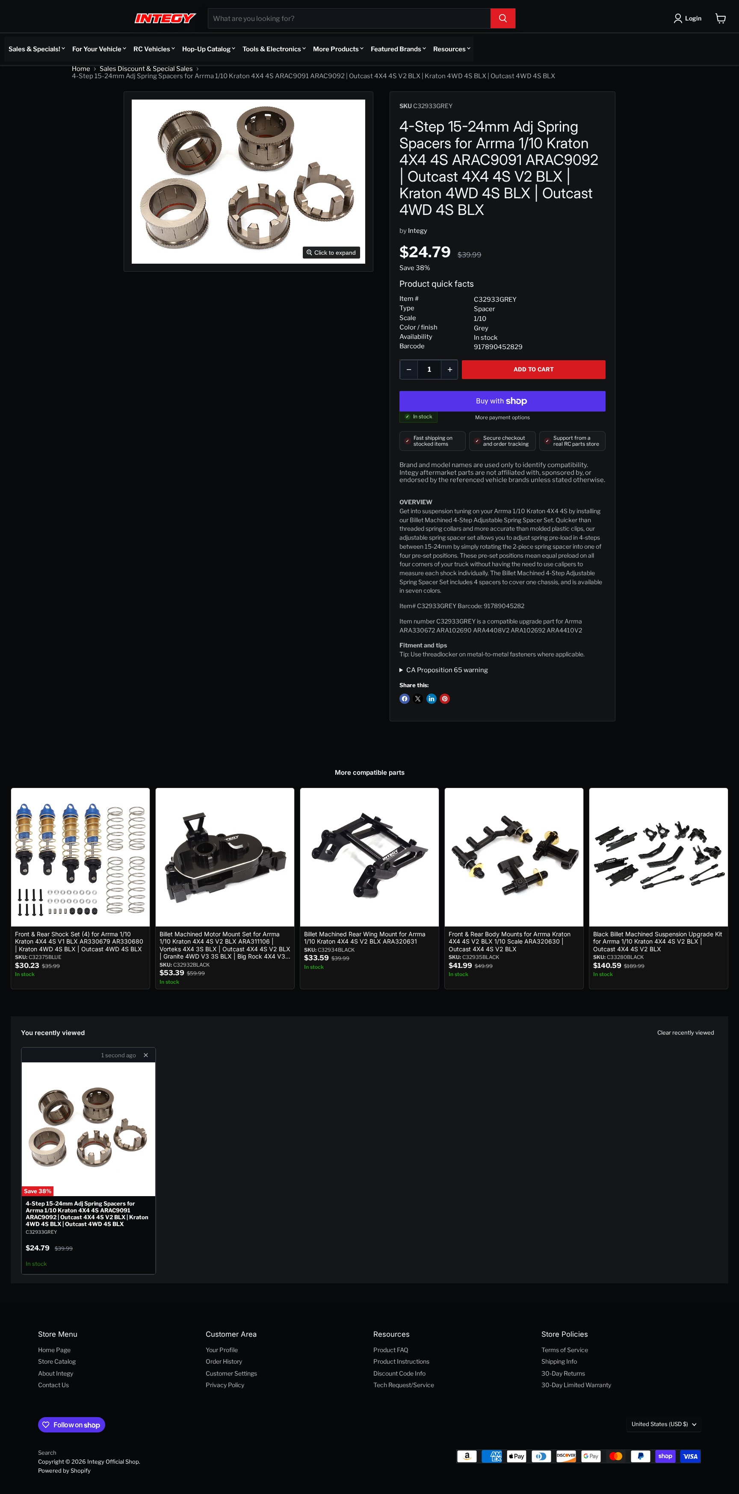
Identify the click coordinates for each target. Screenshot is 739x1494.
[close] (146, 1055)
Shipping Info (559, 1361)
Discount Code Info (399, 1373)
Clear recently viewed (685, 1032)
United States (660, 1423)
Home (81, 69)
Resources (449, 49)
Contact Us (53, 1384)
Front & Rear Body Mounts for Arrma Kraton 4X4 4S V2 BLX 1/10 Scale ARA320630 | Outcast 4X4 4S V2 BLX (510, 941)
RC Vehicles (151, 49)
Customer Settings (231, 1373)
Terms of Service (564, 1349)
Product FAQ (390, 1349)
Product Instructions (401, 1361)
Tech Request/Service (403, 1384)
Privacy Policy (225, 1384)
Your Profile (222, 1349)
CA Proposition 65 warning (447, 670)
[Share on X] (418, 699)
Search (47, 1452)
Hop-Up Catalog (206, 49)
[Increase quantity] (449, 370)
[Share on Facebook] (404, 699)
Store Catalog (57, 1361)
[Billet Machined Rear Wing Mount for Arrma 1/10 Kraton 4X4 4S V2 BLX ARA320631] (369, 857)
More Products (336, 49)
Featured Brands (396, 49)
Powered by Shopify (64, 1470)
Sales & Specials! (34, 49)
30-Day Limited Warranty (576, 1384)
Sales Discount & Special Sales (146, 69)
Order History (224, 1361)
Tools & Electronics (271, 49)
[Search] (503, 18)
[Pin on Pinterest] (445, 699)
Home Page (54, 1349)
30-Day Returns (563, 1373)
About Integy (55, 1373)
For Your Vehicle (96, 49)
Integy (417, 231)
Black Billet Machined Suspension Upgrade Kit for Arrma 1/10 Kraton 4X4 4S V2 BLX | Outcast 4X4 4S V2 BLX (657, 941)
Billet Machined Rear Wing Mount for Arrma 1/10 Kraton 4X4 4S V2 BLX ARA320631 (365, 937)
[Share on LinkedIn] (431, 699)
